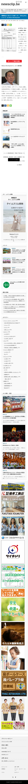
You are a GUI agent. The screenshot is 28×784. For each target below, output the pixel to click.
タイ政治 (6, 358)
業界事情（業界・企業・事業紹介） (19, 20)
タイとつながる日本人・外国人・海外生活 (12, 343)
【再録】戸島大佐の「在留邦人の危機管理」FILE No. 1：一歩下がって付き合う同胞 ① (19, 154)
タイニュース (6, 356)
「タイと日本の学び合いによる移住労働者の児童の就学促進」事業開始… (18, 116)
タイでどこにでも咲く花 (9, 336)
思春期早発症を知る (15, 129)
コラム (5, 340)
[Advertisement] (14, 177)
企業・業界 (10, 20)
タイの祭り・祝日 (7, 338)
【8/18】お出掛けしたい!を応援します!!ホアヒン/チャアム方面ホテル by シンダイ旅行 (18, 251)
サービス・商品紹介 (7, 349)
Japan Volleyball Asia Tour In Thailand (11, 322)
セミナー (6, 327)
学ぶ (5, 354)
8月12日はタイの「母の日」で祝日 (11, 445)
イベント (6, 325)
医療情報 (6, 374)
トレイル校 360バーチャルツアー (18, 137)
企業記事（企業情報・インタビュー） (11, 372)
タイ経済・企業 (7, 363)
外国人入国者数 (7, 383)
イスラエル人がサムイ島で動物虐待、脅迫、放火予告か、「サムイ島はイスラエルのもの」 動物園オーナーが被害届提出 (14, 301)
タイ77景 (6, 334)
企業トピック (6, 329)
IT (7, 20)
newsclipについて (5, 754)
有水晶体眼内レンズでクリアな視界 (18, 122)
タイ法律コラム (6, 365)
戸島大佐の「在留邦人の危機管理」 (11, 347)
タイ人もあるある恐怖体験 (9, 345)
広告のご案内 (4, 747)
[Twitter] (13, 777)
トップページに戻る (14, 159)
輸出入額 (6, 387)
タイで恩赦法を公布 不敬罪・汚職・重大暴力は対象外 (14, 304)
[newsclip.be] (10, 4)
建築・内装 (7, 378)
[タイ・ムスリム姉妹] (14, 232)
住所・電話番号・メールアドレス (8, 760)
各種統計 (5, 381)
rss (17, 2)
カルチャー (6, 331)
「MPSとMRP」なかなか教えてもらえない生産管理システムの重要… (18, 145)
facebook (21, 2)
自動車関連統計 (7, 385)
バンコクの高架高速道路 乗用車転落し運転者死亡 (8, 154)
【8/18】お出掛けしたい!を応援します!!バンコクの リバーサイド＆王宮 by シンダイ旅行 (18, 261)
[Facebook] (15, 777)
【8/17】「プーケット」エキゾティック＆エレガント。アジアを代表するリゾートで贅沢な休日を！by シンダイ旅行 (14, 271)
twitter (19, 2)
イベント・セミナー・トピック (9, 320)
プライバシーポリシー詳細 (7, 741)
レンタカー (6, 352)
